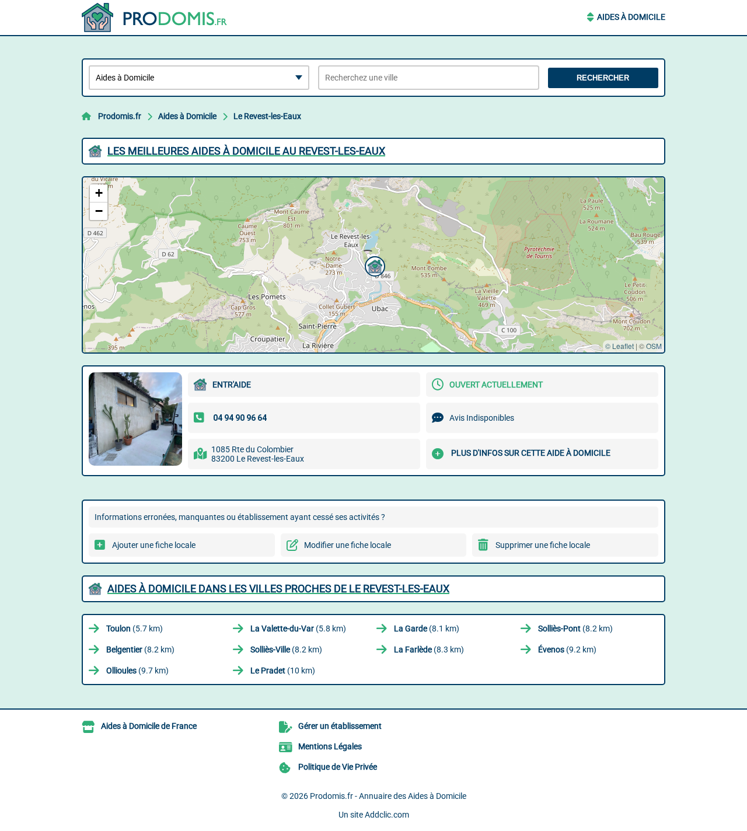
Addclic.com (387, 814)
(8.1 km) (426, 628)
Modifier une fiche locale (347, 545)
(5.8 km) (298, 628)
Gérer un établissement (340, 726)
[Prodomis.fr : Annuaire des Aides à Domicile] (155, 17)
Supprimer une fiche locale (542, 545)
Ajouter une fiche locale (154, 545)
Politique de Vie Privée (337, 766)
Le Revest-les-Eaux (267, 116)
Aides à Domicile (631, 17)
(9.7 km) (137, 670)
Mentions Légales (330, 746)
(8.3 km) (429, 649)
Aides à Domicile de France (149, 726)
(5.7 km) (134, 628)
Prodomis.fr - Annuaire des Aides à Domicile (388, 796)
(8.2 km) (575, 628)
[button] (373, 265)
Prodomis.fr (119, 116)
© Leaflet (619, 346)
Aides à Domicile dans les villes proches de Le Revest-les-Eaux (278, 588)
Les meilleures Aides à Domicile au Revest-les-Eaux (246, 151)
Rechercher (603, 78)
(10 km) (282, 670)
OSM (654, 346)
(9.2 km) (567, 649)
